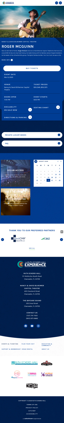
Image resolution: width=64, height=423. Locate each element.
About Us (45, 349)
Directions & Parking (15, 117)
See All (32, 248)
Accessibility (32, 414)
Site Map (32, 411)
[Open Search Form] (60, 2)
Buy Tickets (32, 68)
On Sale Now (10, 110)
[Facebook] (26, 326)
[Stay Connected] (15, 201)
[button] (58, 161)
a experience (32, 418)
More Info (6, 60)
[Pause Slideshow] (61, 231)
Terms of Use (32, 404)
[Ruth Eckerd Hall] (8, 2)
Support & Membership (11, 349)
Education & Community (47, 344)
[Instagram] (38, 326)
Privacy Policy (32, 408)
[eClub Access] (15, 173)
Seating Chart (41, 107)
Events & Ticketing (10, 344)
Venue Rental (27, 349)
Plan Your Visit (28, 344)
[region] (48, 173)
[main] (32, 112)
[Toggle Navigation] (56, 2)
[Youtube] (32, 326)
